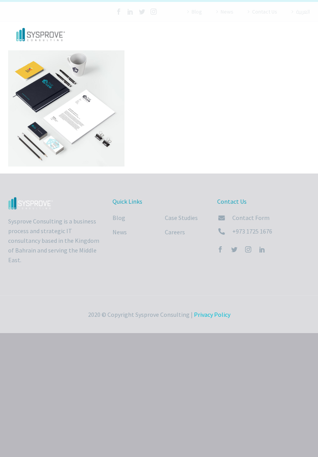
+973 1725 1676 (252, 231)
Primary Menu (303, 35)
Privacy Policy (212, 314)
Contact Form (251, 218)
